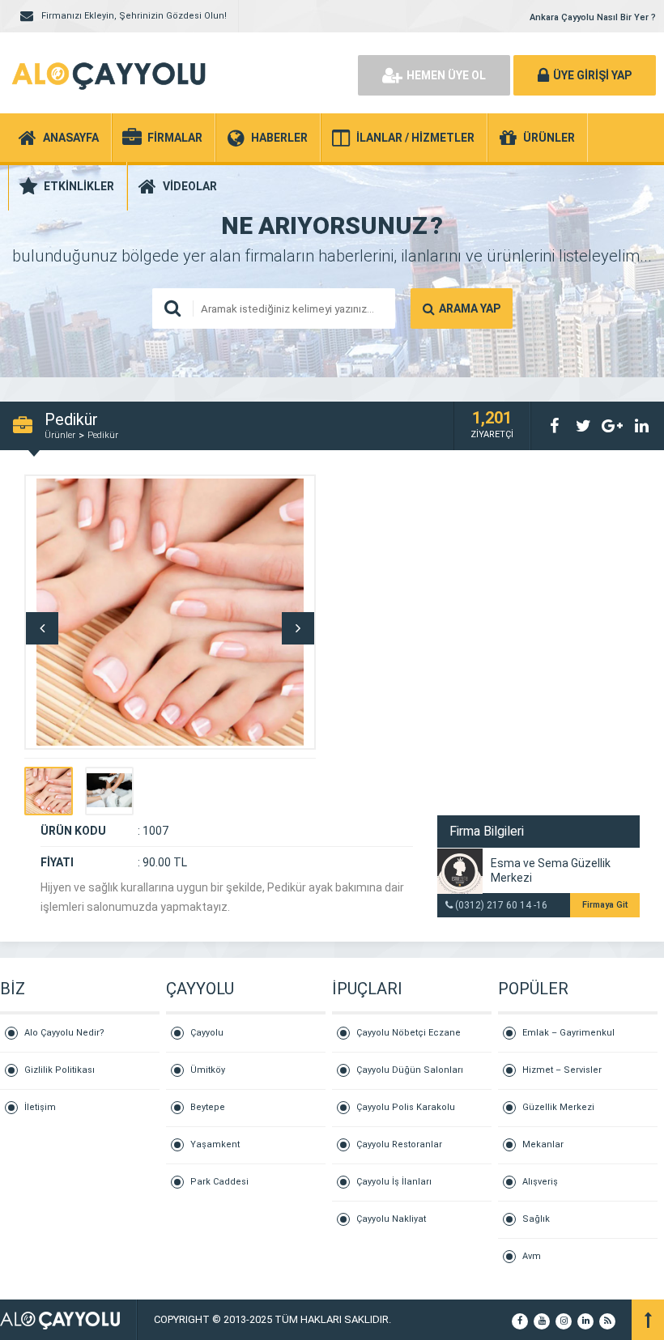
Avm (531, 1256)
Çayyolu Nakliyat (391, 1219)
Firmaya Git (605, 905)
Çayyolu (206, 1032)
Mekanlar (543, 1144)
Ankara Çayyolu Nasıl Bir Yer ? (593, 17)
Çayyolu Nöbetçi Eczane (408, 1032)
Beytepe (207, 1107)
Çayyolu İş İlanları (394, 1181)
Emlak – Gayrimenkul (568, 1032)
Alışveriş (540, 1181)
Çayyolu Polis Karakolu (405, 1107)
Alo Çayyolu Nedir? (64, 1032)
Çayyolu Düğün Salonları (409, 1070)
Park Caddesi (219, 1181)
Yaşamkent (215, 1144)
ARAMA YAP (469, 308)
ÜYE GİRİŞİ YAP (592, 75)
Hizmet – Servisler (562, 1070)
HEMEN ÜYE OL (446, 75)
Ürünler (60, 435)
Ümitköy (207, 1070)
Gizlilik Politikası (59, 1070)
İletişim (40, 1107)
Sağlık (536, 1219)
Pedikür (102, 435)
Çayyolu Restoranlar (399, 1144)
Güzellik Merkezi (558, 1107)
